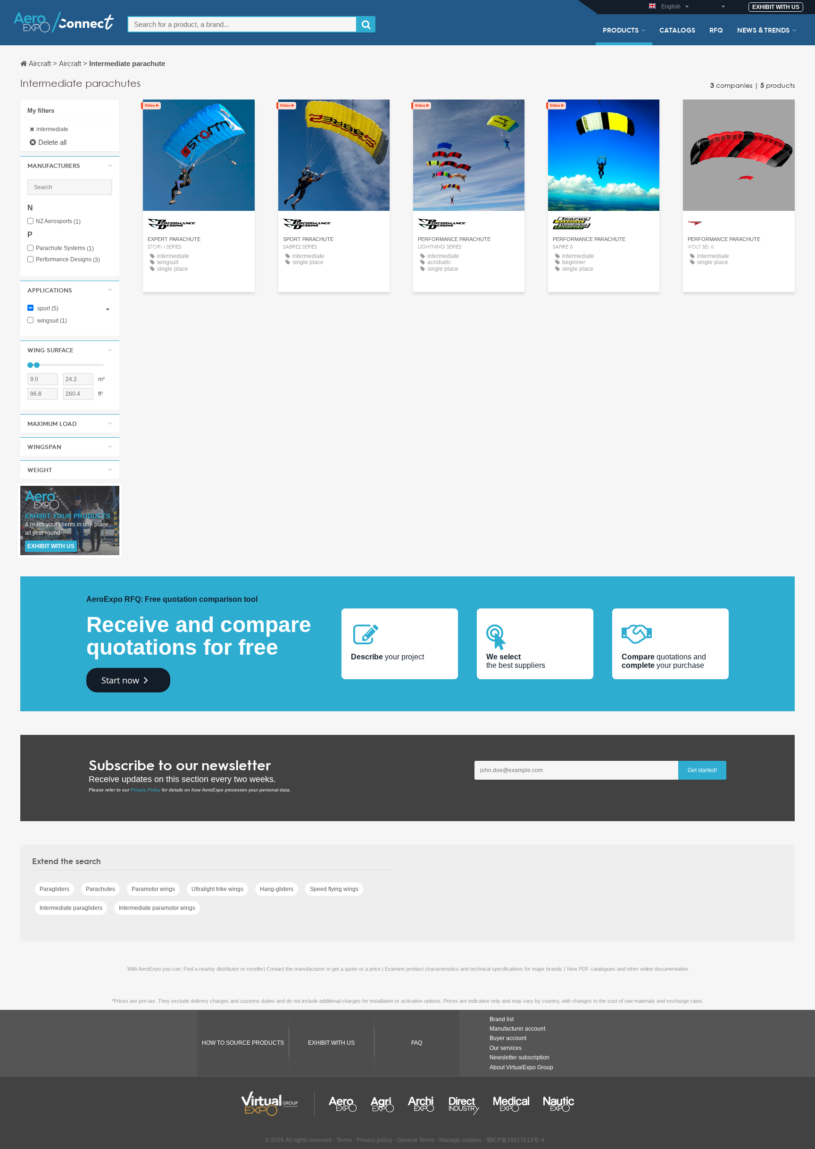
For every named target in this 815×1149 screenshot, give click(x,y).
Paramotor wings (153, 889)
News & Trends (763, 29)
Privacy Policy (145, 789)
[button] (69, 165)
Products (621, 29)
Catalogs (677, 29)
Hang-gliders (276, 889)
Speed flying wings (334, 889)
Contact (199, 115)
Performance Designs (68, 259)
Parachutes (100, 889)
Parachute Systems (65, 248)
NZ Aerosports (58, 221)
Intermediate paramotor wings (157, 908)
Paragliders (54, 889)
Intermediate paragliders (71, 908)
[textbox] (242, 24)
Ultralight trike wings (217, 889)
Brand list (502, 1019)
